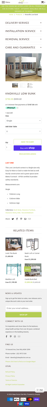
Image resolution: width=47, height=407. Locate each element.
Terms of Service (11, 380)
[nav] (6, 2)
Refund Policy (10, 372)
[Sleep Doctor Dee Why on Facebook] (6, 336)
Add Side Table (11, 127)
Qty (6, 142)
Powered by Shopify (33, 394)
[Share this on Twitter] (12, 219)
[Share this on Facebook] (17, 219)
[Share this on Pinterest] (21, 219)
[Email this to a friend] (29, 219)
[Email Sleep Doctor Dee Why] (19, 336)
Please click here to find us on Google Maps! (20, 361)
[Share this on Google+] (25, 219)
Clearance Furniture (28, 210)
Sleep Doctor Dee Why (19, 394)
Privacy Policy (10, 376)
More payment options (27, 154)
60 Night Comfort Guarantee (14, 384)
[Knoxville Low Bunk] (23, 67)
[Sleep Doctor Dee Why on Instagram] (15, 336)
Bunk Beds (17, 210)
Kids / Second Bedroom (25, 213)
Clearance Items (11, 213)
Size (7, 116)
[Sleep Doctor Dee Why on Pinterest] (11, 336)
